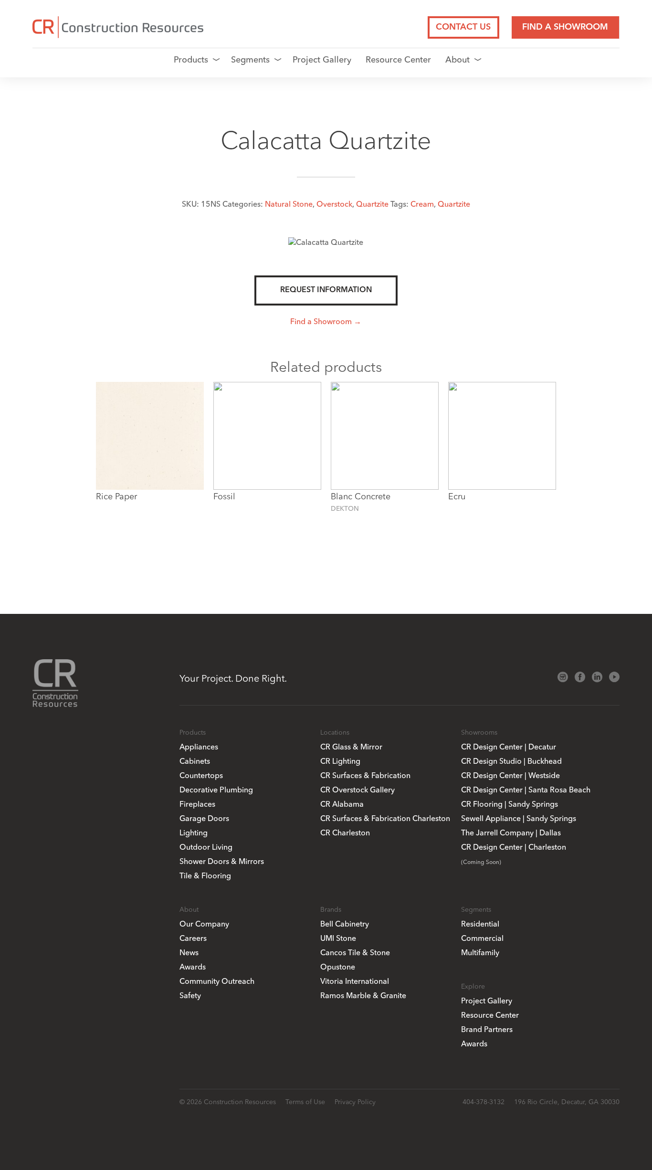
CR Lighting (340, 761)
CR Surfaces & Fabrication (365, 775)
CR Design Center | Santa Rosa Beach (525, 789)
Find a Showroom (565, 27)
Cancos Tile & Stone (355, 952)
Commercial (482, 938)
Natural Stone (289, 204)
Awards (192, 966)
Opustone (337, 966)
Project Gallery (322, 59)
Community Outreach (216, 981)
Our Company (204, 923)
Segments (250, 59)
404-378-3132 (484, 1101)
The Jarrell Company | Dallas (511, 832)
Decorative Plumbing (216, 789)
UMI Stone (338, 938)
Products (191, 59)
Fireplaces (197, 804)
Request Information (326, 290)
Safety (190, 995)
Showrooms (479, 732)
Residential (480, 923)
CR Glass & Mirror (351, 746)
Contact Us (463, 27)
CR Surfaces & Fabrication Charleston (385, 818)
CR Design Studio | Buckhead (511, 761)
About (457, 59)
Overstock (334, 204)
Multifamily (480, 952)
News (189, 952)
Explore (473, 986)
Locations (334, 732)
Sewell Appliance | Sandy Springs (518, 818)
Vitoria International (354, 981)
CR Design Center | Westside (510, 775)
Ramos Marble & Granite (363, 995)
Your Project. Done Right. (233, 678)
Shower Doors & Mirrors (221, 861)
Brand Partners (487, 1029)
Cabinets (194, 761)
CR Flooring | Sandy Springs (509, 804)
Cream (422, 204)
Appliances (198, 746)
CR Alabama (342, 804)
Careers (193, 938)
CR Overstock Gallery (357, 789)
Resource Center (398, 59)
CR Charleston (345, 832)
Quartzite (372, 204)
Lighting (193, 832)
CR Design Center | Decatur (508, 746)
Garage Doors (204, 818)
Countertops (201, 775)
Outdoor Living (205, 847)
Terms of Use (305, 1101)
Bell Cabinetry (344, 923)
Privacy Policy (355, 1101)
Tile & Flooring (205, 875)
